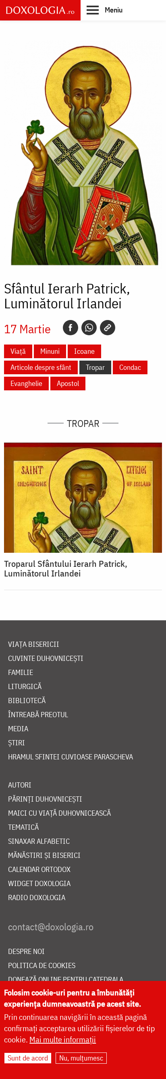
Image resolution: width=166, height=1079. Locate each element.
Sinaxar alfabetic (39, 841)
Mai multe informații (62, 1039)
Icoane (84, 351)
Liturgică (25, 687)
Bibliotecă (27, 701)
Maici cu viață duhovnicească (59, 813)
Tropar (95, 367)
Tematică (23, 827)
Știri (16, 743)
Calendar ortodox (39, 870)
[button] (104, 9)
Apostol (68, 383)
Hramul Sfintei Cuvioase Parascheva (70, 757)
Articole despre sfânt (40, 367)
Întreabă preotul (38, 715)
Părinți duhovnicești (45, 799)
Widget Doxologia (39, 884)
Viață (18, 351)
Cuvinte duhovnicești (45, 658)
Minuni (50, 351)
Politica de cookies (41, 966)
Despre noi (26, 952)
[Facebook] (70, 327)
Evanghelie (26, 383)
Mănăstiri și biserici (44, 855)
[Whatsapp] (89, 327)
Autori (19, 785)
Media (18, 729)
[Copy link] (107, 327)
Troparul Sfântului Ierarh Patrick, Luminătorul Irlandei (65, 568)
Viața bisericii (33, 644)
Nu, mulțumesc (81, 1058)
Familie (20, 673)
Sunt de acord (28, 1058)
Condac (130, 367)
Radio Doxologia (36, 898)
